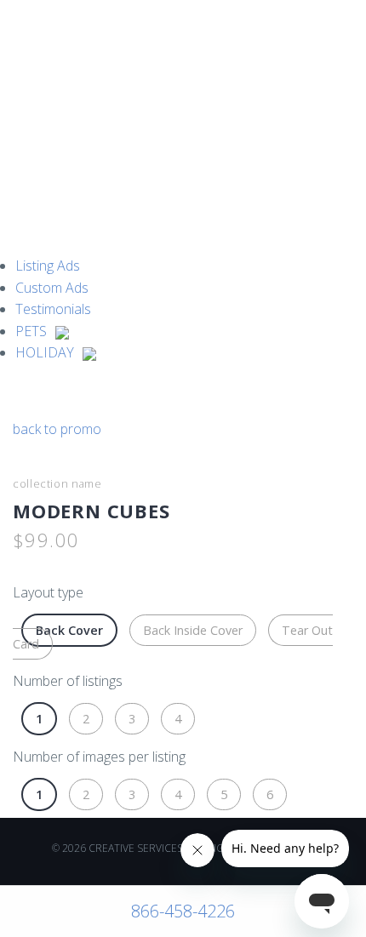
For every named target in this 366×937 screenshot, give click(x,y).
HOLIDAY (44, 352)
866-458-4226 (183, 911)
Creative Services (45, 45)
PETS (31, 331)
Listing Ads (47, 265)
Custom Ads (52, 287)
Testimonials (53, 309)
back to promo (57, 429)
